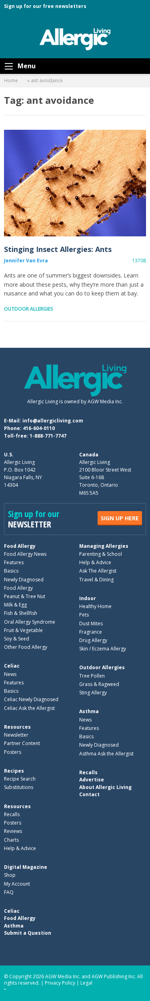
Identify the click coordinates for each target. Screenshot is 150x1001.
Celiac (12, 665)
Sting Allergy (93, 692)
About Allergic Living (105, 787)
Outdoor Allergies (28, 308)
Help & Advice (95, 562)
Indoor (87, 598)
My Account (17, 883)
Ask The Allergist (97, 570)
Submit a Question (27, 933)
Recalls (12, 814)
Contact (89, 794)
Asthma (89, 711)
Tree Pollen (92, 675)
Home (11, 80)
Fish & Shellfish (20, 613)
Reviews (13, 831)
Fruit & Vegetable (23, 630)
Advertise (91, 779)
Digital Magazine (25, 867)
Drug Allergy (93, 640)
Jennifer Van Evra (26, 260)
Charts (11, 839)
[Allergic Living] (75, 38)
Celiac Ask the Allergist (29, 708)
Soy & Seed (16, 638)
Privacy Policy (60, 982)
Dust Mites (91, 623)
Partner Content (22, 743)
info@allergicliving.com (52, 420)
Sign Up (120, 518)
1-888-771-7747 (48, 435)
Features (14, 562)
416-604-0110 (39, 428)
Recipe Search (20, 778)
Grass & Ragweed (99, 684)
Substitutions (18, 787)
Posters (12, 752)
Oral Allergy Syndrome (29, 621)
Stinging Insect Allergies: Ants (75, 183)
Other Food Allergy (25, 647)
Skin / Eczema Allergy (102, 648)
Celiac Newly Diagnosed (31, 699)
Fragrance (90, 631)
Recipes (14, 770)
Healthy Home (95, 606)
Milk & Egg (15, 604)
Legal (86, 982)
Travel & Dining (96, 579)
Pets (84, 614)
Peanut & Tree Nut (24, 596)
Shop (10, 875)
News (10, 674)
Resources (17, 726)
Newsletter (16, 734)
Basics (11, 570)
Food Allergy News (25, 554)
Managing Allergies (103, 546)
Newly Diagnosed (24, 579)
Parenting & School (100, 554)
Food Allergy (20, 546)
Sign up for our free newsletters (45, 6)
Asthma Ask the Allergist (106, 753)
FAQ (9, 892)
